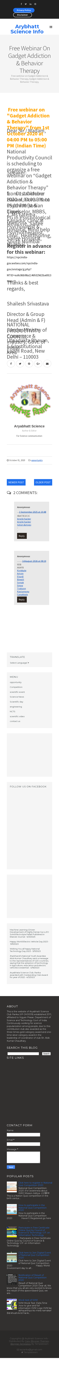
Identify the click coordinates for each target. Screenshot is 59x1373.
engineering (16, 706)
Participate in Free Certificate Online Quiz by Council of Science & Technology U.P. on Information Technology (34, 1231)
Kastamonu (23, 591)
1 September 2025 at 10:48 (32, 511)
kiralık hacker (24, 518)
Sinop (20, 585)
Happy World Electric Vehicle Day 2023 (29, 941)
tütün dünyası (24, 524)
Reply (22, 535)
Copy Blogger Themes (37, 1341)
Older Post (43, 482)
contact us (15, 721)
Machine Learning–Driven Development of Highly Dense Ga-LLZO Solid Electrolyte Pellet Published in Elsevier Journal (29, 933)
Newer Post (16, 482)
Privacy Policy (24, 10)
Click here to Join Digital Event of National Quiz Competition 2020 (34, 1255)
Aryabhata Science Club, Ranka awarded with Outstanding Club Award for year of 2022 (29, 974)
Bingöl (20, 579)
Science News (17, 697)
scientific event (17, 692)
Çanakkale (22, 594)
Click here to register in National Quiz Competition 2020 (35, 1184)
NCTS (12, 711)
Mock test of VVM (28, 1300)
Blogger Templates (20, 1344)
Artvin (20, 573)
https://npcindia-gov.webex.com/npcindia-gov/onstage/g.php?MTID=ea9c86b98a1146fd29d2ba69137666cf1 (29, 269)
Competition (16, 687)
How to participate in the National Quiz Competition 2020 (32, 1208)
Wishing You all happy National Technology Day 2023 (25, 950)
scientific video (17, 716)
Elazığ (20, 576)
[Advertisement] (29, 755)
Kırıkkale (21, 570)
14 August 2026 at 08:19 (34, 561)
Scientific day (16, 702)
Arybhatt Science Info (27, 29)
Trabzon (21, 588)
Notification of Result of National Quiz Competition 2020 (32, 1278)
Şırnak (20, 582)
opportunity (37, 460)
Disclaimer (22, 15)
